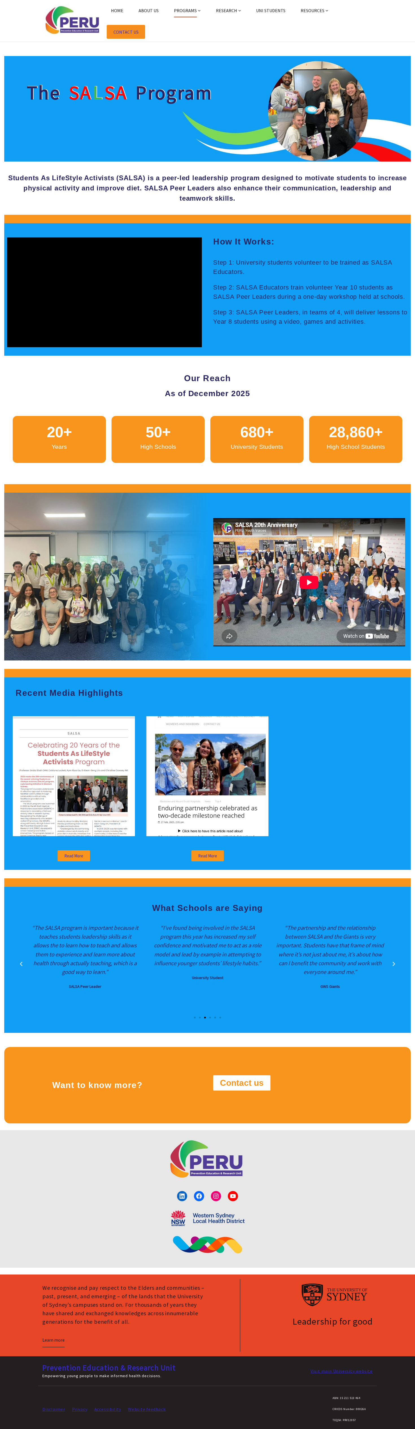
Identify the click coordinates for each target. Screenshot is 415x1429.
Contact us (126, 32)
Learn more (53, 1340)
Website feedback (147, 1409)
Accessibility (107, 1409)
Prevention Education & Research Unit (109, 1367)
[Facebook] (199, 1196)
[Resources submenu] (327, 10)
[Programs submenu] (199, 10)
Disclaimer (53, 1409)
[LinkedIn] (182, 1196)
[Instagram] (216, 1196)
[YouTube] (233, 1196)
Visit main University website (342, 1371)
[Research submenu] (239, 10)
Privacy (80, 1409)
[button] (21, 964)
